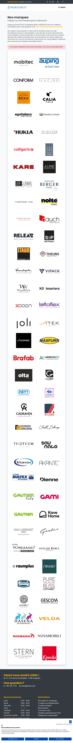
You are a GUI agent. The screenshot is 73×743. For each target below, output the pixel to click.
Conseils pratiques (45, 706)
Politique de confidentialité (48, 715)
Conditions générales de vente (49, 713)
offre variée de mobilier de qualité (49, 27)
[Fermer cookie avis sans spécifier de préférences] (70, 721)
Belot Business (43, 708)
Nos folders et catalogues (47, 701)
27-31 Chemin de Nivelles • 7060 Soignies (22, 678)
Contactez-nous (44, 710)
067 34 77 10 (11, 686)
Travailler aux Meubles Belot (48, 703)
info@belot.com (28, 686)
